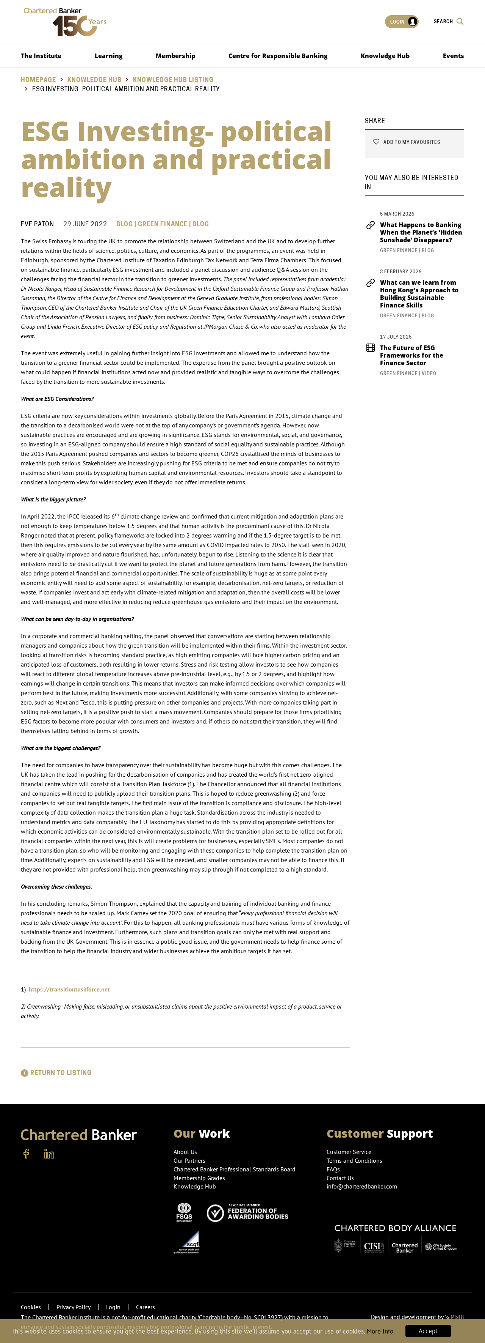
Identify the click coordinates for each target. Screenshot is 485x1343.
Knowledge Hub (385, 56)
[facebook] (26, 1154)
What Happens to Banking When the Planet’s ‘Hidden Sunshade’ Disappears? (421, 232)
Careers (145, 1307)
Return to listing (61, 1073)
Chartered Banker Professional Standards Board (235, 1169)
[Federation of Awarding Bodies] (249, 1212)
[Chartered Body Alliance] (395, 1235)
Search (444, 21)
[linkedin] (49, 1154)
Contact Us (340, 1178)
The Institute (41, 56)
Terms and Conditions (354, 1160)
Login (398, 22)
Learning (109, 56)
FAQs (333, 1169)
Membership (175, 56)
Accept (428, 1331)
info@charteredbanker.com (362, 1186)
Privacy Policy (73, 1307)
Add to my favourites (411, 142)
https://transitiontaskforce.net (69, 989)
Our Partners (189, 1160)
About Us (185, 1151)
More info (380, 1331)
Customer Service (349, 1151)
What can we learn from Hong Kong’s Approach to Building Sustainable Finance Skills (419, 294)
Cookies (31, 1307)
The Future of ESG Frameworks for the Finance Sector (411, 355)
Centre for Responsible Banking (278, 56)
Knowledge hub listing (173, 80)
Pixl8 (456, 1317)
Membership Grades (199, 1178)
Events (453, 56)
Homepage (38, 80)
